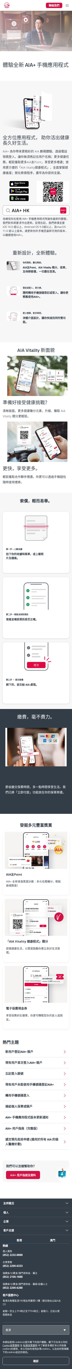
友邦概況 (8, 1203)
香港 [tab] (19, 1240)
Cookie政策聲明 (11, 1345)
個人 (6, 1212)
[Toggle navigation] (67, 5)
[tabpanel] (36, 1282)
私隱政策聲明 (30, 1345)
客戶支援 (8, 1230)
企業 (6, 1221)
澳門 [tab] (52, 1240)
